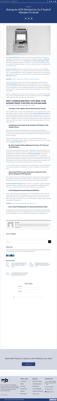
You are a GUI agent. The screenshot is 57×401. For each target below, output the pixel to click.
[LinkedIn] (51, 1)
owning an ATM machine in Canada (41, 60)
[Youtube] (55, 1)
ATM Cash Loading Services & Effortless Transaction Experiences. (26, 79)
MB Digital (22, 399)
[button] (25, 18)
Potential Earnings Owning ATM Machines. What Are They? (24, 203)
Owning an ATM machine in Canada (13, 183)
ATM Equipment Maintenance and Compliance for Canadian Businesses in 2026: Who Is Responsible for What (42, 264)
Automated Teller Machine (34, 153)
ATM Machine (28, 6)
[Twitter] (49, 1)
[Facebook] (47, 1)
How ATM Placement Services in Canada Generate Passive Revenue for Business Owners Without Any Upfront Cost (19, 274)
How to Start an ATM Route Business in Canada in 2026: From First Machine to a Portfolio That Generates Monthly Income (19, 265)
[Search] (49, 241)
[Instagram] (53, 1)
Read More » (13, 267)
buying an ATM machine (14, 57)
